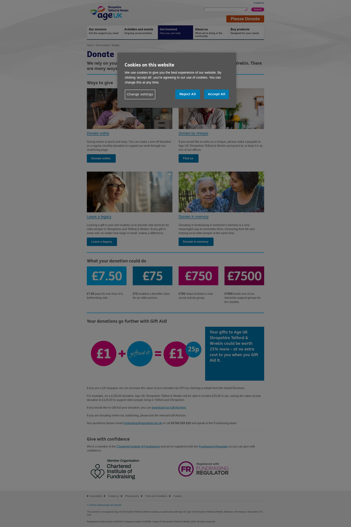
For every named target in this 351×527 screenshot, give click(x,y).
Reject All (188, 94)
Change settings (140, 94)
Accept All (216, 94)
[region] (176, 80)
